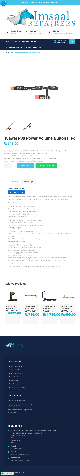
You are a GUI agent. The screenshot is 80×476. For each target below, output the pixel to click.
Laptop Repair (13, 377)
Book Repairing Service (14, 47)
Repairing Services (29, 41)
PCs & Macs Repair (15, 373)
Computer (37, 47)
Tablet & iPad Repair (15, 370)
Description (13, 182)
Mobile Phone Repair (15, 366)
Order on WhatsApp (46, 166)
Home (8, 41)
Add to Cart (12, 290)
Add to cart (25, 165)
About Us (16, 41)
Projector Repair (14, 384)
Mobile (28, 47)
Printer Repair (13, 380)
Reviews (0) (28, 182)
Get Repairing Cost (16, 192)
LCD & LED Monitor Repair (17, 387)
